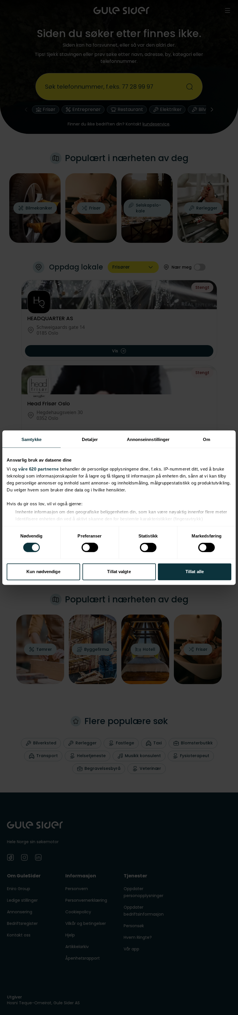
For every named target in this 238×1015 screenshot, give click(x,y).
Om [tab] (206, 439)
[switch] (90, 547)
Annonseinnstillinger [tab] (148, 439)
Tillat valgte (119, 571)
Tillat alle (194, 571)
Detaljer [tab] (90, 439)
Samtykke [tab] (31, 439)
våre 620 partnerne (38, 469)
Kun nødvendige (43, 571)
